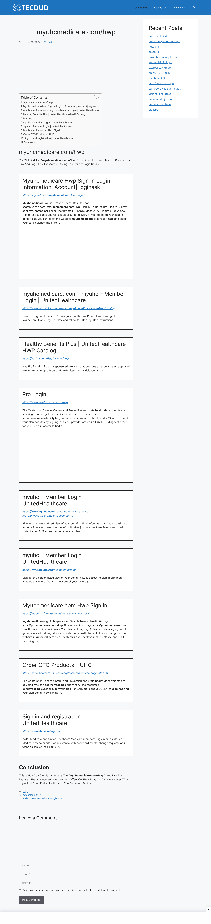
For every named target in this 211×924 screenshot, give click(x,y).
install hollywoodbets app (164, 41)
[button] (194, 7)
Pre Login (28, 118)
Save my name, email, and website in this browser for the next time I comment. (71, 890)
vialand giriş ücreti (160, 93)
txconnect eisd (158, 36)
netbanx (154, 46)
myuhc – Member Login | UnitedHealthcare (47, 122)
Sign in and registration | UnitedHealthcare (48, 138)
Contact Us (160, 7)
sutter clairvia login (160, 62)
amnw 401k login (159, 72)
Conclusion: (30, 142)
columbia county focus (163, 57)
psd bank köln (157, 78)
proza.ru (154, 51)
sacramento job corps (162, 99)
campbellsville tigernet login (166, 88)
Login (25, 791)
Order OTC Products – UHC (38, 134)
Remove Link (180, 7)
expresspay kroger (160, 67)
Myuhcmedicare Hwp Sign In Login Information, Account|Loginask (60, 106)
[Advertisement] (76, 70)
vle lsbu (153, 109)
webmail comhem (160, 104)
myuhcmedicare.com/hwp (38, 102)
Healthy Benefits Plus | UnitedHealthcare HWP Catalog (54, 114)
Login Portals (141, 7)
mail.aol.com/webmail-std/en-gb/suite (42, 798)
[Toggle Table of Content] (95, 97)
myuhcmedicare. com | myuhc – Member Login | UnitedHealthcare (61, 110)
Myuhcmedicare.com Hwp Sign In (42, 130)
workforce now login (161, 83)
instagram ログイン (32, 795)
